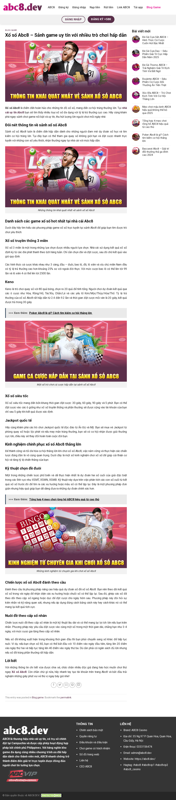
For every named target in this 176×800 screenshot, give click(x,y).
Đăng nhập (79, 7)
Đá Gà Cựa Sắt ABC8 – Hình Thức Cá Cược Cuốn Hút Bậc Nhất (155, 40)
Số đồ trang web (89, 754)
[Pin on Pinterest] (72, 685)
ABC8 (51, 7)
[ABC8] (23, 7)
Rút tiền (108, 7)
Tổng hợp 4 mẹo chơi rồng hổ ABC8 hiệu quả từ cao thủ (155, 124)
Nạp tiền (95, 7)
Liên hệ (83, 760)
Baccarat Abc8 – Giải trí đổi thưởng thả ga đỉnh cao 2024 (155, 151)
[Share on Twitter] (60, 685)
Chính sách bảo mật (91, 730)
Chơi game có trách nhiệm (94, 748)
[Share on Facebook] (54, 685)
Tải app (138, 7)
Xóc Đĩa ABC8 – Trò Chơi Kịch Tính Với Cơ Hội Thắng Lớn (156, 96)
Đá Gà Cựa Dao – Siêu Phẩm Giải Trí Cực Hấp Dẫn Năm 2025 (155, 54)
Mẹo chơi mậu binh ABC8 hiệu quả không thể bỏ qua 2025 (156, 110)
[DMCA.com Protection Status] (52, 795)
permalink (65, 697)
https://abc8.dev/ (145, 759)
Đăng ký (63, 7)
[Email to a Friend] (66, 685)
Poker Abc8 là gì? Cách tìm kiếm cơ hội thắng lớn (155, 137)
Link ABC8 (123, 7)
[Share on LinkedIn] (78, 685)
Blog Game (154, 7)
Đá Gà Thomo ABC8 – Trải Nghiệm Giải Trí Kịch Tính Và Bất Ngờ (156, 68)
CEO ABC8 (85, 766)
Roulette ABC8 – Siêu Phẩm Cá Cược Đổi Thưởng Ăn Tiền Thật (154, 82)
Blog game (11, 30)
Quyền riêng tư (88, 736)
